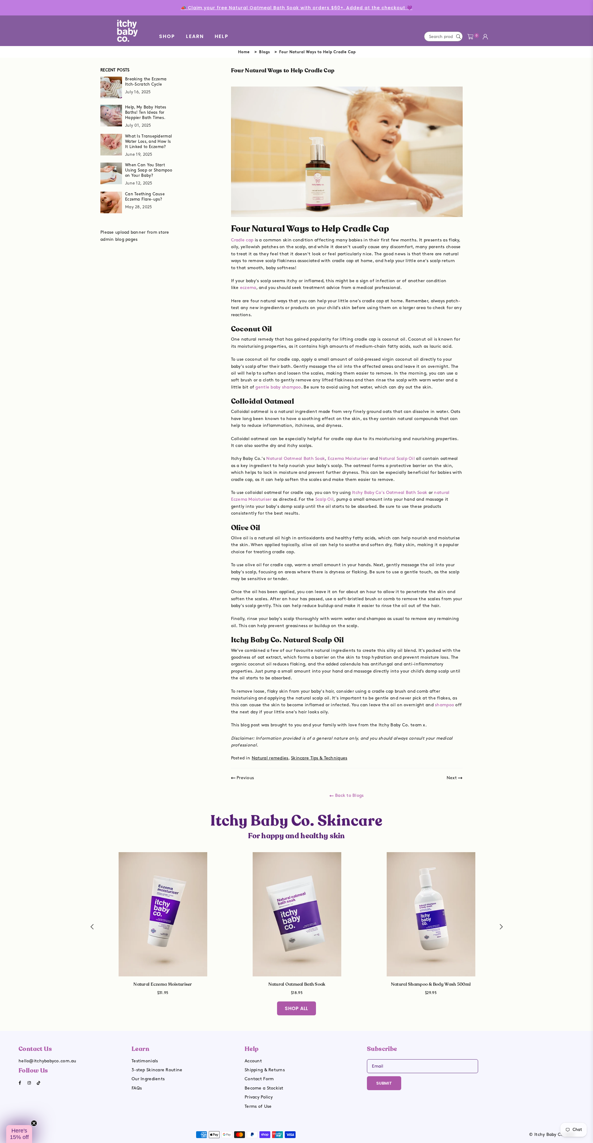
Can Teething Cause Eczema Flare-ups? (145, 196)
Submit (384, 1083)
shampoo (444, 705)
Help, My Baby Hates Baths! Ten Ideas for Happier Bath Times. (145, 112)
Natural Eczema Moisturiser (162, 984)
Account (253, 1061)
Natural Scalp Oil (397, 459)
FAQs (137, 1088)
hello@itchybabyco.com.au (47, 1061)
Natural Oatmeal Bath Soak (295, 459)
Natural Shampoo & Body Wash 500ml (431, 984)
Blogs (264, 52)
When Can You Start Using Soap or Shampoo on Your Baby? (148, 170)
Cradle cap (242, 240)
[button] (19, 1134)
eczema (248, 288)
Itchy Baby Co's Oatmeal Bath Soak (389, 493)
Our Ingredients (148, 1079)
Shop (167, 36)
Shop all (296, 1008)
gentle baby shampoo (278, 387)
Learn (195, 36)
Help (222, 36)
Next (452, 778)
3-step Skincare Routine (157, 1070)
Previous (244, 778)
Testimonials (145, 1061)
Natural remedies (270, 758)
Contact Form (259, 1079)
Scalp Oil (324, 499)
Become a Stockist (264, 1088)
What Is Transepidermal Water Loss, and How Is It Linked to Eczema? (148, 141)
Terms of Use (258, 1106)
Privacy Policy (259, 1097)
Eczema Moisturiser (348, 459)
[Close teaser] (34, 1123)
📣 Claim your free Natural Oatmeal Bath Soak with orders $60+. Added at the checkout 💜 (296, 8)
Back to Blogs (349, 795)
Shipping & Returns (265, 1070)
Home (244, 52)
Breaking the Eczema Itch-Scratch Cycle (145, 81)
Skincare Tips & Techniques (319, 758)
